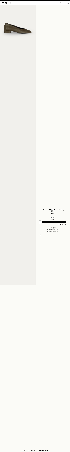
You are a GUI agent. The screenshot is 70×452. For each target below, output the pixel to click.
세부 (40, 235)
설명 (40, 234)
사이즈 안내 (41, 239)
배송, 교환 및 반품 (42, 236)
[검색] (67, 3)
